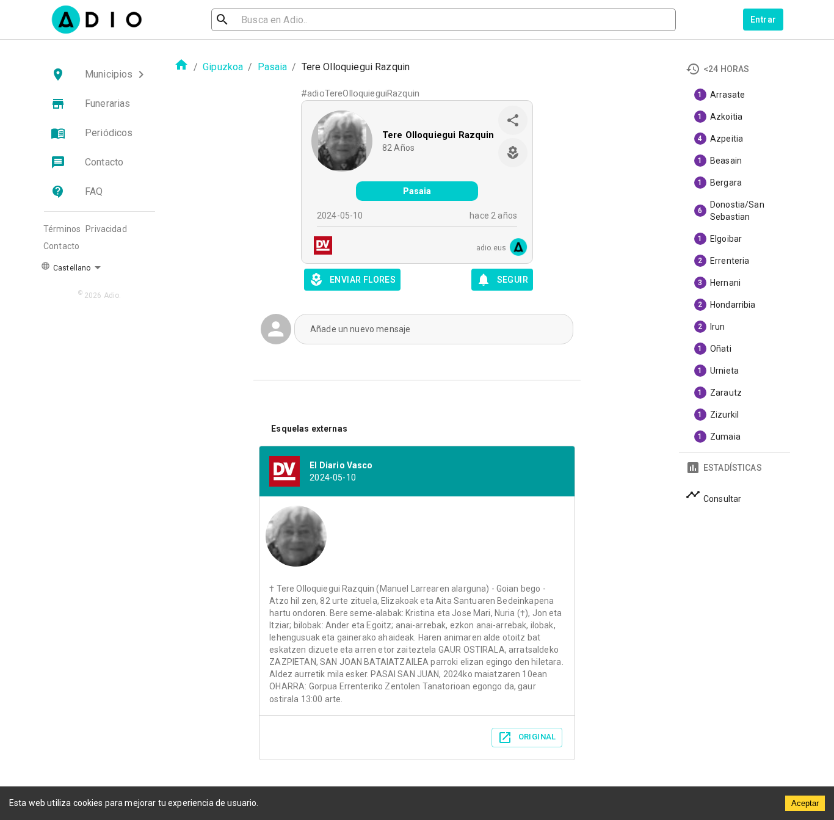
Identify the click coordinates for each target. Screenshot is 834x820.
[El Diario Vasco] (319, 247)
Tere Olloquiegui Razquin (438, 134)
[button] (99, 74)
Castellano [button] (70, 268)
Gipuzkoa (223, 67)
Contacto (61, 246)
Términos (62, 229)
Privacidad (106, 229)
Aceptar (805, 803)
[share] (513, 120)
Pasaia (273, 67)
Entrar (763, 19)
